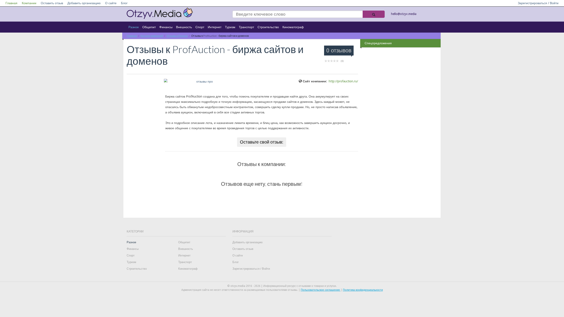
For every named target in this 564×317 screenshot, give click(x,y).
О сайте (111, 3)
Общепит (149, 27)
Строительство (268, 27)
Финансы (166, 27)
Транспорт (246, 27)
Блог (124, 3)
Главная (11, 3)
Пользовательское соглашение (321, 289)
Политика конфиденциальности (363, 289)
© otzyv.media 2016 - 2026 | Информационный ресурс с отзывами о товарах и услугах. (282, 286)
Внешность (184, 27)
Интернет (214, 27)
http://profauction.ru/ (343, 81)
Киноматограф (293, 27)
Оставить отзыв (52, 3)
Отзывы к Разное (177, 35)
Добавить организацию (84, 3)
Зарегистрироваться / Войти (538, 3)
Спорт (199, 27)
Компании (29, 3)
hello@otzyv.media (403, 14)
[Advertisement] (401, 119)
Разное (133, 27)
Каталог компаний (152, 35)
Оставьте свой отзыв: (261, 142)
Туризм (230, 27)
